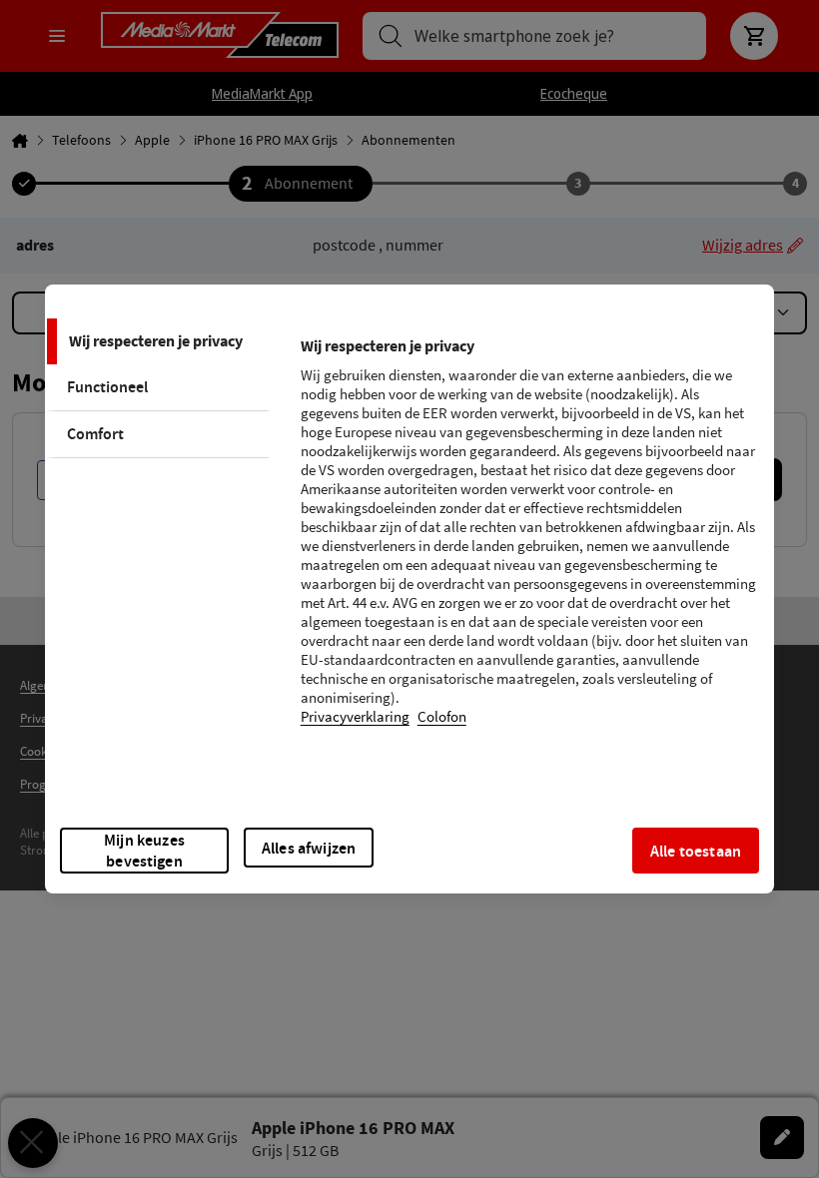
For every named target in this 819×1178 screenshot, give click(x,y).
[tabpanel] (529, 544)
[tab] (157, 341)
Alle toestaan (695, 851)
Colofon (441, 717)
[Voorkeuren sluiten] (33, 1143)
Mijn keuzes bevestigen (144, 851)
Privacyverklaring (355, 717)
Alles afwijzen (309, 848)
